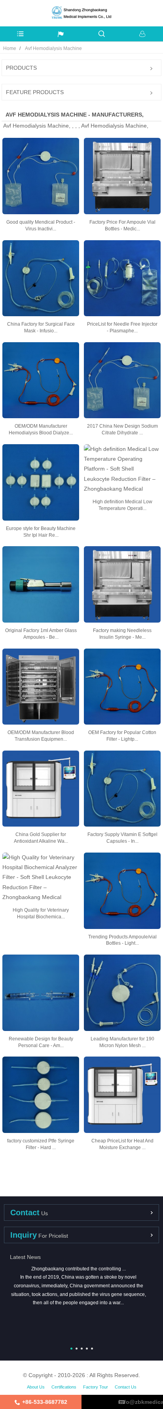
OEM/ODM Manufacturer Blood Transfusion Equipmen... (41, 736)
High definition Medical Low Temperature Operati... (122, 505)
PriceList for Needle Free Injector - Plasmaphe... (122, 327)
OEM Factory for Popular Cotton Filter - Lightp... (122, 736)
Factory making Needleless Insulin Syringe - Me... (122, 634)
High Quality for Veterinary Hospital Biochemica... (41, 913)
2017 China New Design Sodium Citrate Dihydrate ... (122, 429)
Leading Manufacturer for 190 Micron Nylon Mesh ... (122, 1042)
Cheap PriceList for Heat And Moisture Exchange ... (122, 1144)
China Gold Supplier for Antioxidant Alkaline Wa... (41, 838)
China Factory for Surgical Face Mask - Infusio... (41, 327)
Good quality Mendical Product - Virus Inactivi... (40, 225)
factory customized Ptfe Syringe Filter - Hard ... (40, 1144)
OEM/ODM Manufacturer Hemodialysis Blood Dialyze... (41, 429)
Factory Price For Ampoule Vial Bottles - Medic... (122, 225)
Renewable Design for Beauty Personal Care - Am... (41, 1042)
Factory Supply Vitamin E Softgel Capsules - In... (122, 838)
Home (9, 48)
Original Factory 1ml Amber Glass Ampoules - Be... (41, 634)
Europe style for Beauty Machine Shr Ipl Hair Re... (41, 532)
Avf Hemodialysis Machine (53, 48)
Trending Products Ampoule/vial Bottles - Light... (122, 940)
